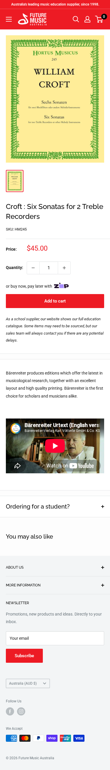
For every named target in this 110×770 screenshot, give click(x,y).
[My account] (87, 19)
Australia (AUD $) (23, 683)
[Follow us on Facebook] (10, 711)
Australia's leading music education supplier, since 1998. (55, 4)
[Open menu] (9, 19)
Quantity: (14, 267)
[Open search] (76, 19)
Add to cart (55, 301)
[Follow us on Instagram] (21, 711)
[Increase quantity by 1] (64, 268)
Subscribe (24, 655)
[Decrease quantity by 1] (33, 268)
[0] (99, 19)
